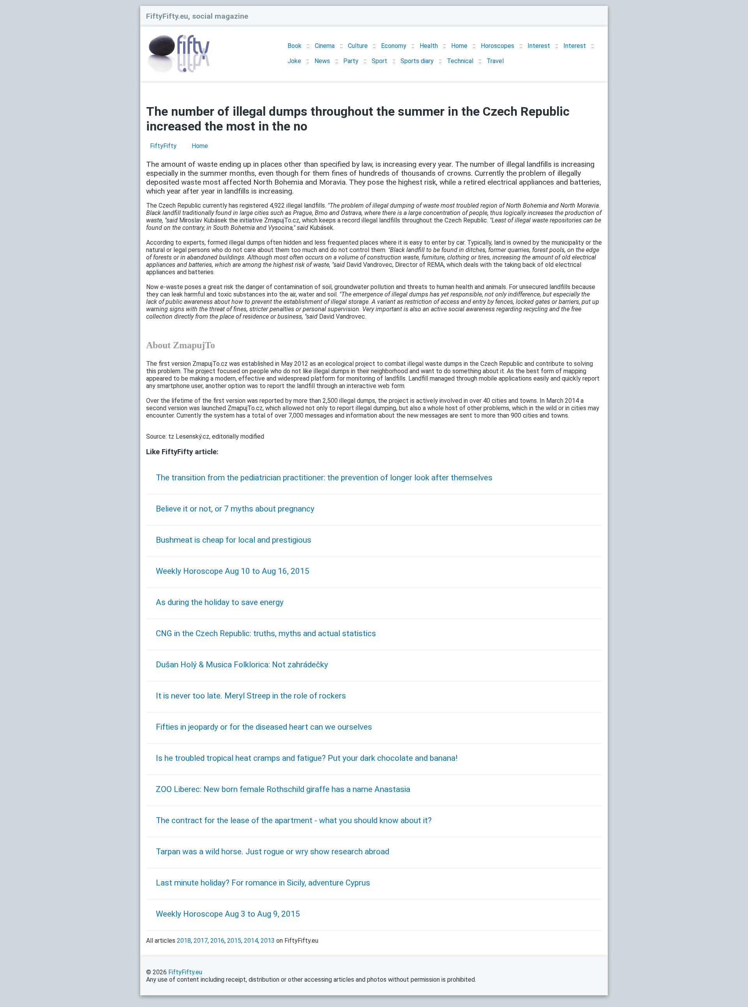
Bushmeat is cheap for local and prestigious (233, 540)
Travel (495, 61)
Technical (460, 61)
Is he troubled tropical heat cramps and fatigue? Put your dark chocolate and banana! (306, 758)
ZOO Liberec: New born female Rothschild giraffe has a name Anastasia (283, 789)
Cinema (325, 45)
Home (459, 45)
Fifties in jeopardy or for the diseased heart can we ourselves (264, 727)
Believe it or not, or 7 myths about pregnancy (235, 508)
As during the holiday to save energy (220, 602)
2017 (201, 940)
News (322, 61)
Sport (379, 61)
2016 (217, 940)
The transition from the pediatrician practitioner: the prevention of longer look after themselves (324, 477)
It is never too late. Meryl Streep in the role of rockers (251, 695)
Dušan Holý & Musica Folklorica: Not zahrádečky (242, 664)
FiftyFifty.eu (185, 972)
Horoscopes (497, 45)
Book (295, 45)
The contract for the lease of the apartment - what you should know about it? (294, 820)
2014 (251, 940)
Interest (538, 45)
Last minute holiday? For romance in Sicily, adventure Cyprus (263, 882)
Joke (294, 61)
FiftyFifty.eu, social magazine (197, 16)
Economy (393, 45)
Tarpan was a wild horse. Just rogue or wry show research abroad (272, 851)
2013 (268, 940)
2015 (234, 940)
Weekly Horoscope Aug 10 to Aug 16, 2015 (232, 571)
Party (350, 61)
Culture (358, 45)
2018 (184, 940)
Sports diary (417, 61)
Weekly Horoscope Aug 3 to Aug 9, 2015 (228, 914)
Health (429, 45)
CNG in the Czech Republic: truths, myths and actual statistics (266, 633)
